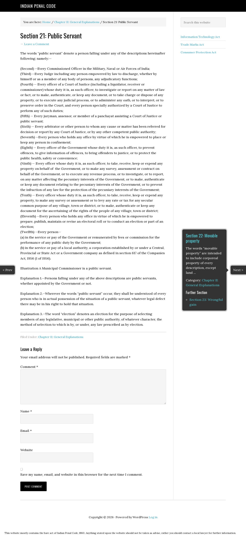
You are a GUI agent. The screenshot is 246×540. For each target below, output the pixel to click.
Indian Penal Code (38, 6)
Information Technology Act (200, 37)
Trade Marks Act (192, 44)
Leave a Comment (36, 44)
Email (26, 431)
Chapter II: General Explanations (60, 337)
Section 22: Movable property (202, 238)
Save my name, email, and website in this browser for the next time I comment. (81, 474)
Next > (238, 270)
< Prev (7, 270)
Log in (153, 517)
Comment (29, 367)
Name (26, 411)
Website (26, 450)
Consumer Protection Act (198, 52)
